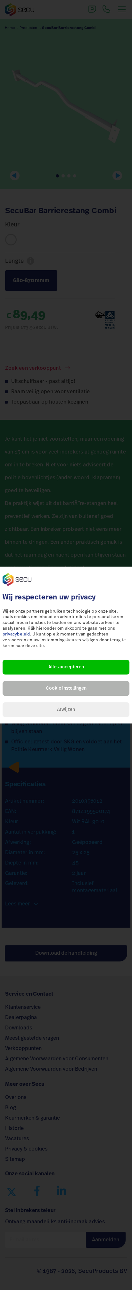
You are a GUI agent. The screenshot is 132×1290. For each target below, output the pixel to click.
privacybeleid (16, 634)
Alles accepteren (66, 667)
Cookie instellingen (66, 688)
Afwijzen (66, 709)
